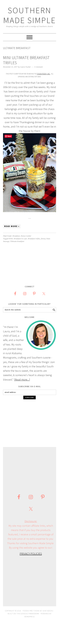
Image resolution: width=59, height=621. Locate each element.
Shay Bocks (48, 611)
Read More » (11, 226)
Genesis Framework (30, 613)
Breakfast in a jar (20, 239)
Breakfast (16, 236)
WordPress (29, 616)
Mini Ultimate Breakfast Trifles (26, 60)
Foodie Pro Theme (31, 611)
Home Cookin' (26, 236)
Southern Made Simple (29, 15)
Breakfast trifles (34, 239)
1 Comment (38, 67)
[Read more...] (22, 379)
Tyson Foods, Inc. (43, 74)
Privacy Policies (31, 553)
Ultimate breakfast (17, 241)
